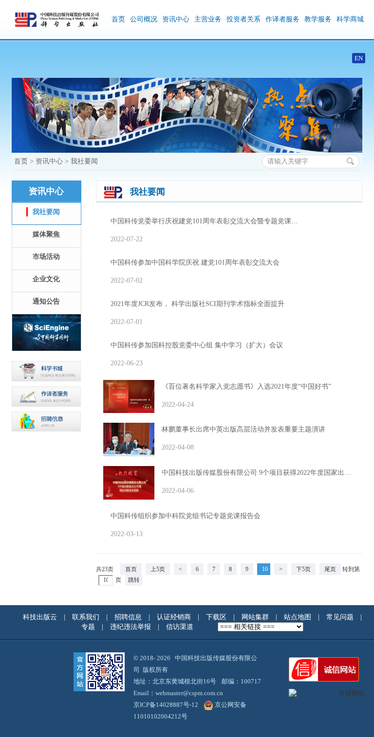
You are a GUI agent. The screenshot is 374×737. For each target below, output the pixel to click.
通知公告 (46, 301)
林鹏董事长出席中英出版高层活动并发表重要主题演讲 (247, 429)
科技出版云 (40, 617)
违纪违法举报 (131, 626)
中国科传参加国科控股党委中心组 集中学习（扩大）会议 (200, 345)
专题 (89, 626)
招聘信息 (129, 617)
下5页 (303, 569)
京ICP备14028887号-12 (165, 704)
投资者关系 (243, 19)
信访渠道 (180, 626)
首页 (118, 19)
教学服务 (318, 19)
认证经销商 (175, 617)
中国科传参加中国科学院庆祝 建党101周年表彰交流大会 (198, 262)
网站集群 (256, 617)
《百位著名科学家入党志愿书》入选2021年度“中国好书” (250, 386)
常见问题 (340, 617)
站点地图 (298, 617)
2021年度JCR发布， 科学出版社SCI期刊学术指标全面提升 (201, 303)
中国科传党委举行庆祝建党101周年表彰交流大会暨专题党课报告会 (214, 221)
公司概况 (143, 19)
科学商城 (350, 19)
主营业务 (208, 19)
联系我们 (86, 617)
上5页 (157, 569)
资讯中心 (175, 19)
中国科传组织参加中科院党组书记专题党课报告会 (189, 516)
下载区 (216, 617)
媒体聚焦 (46, 234)
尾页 (330, 569)
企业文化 (46, 279)
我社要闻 (84, 161)
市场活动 (46, 256)
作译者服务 (282, 19)
